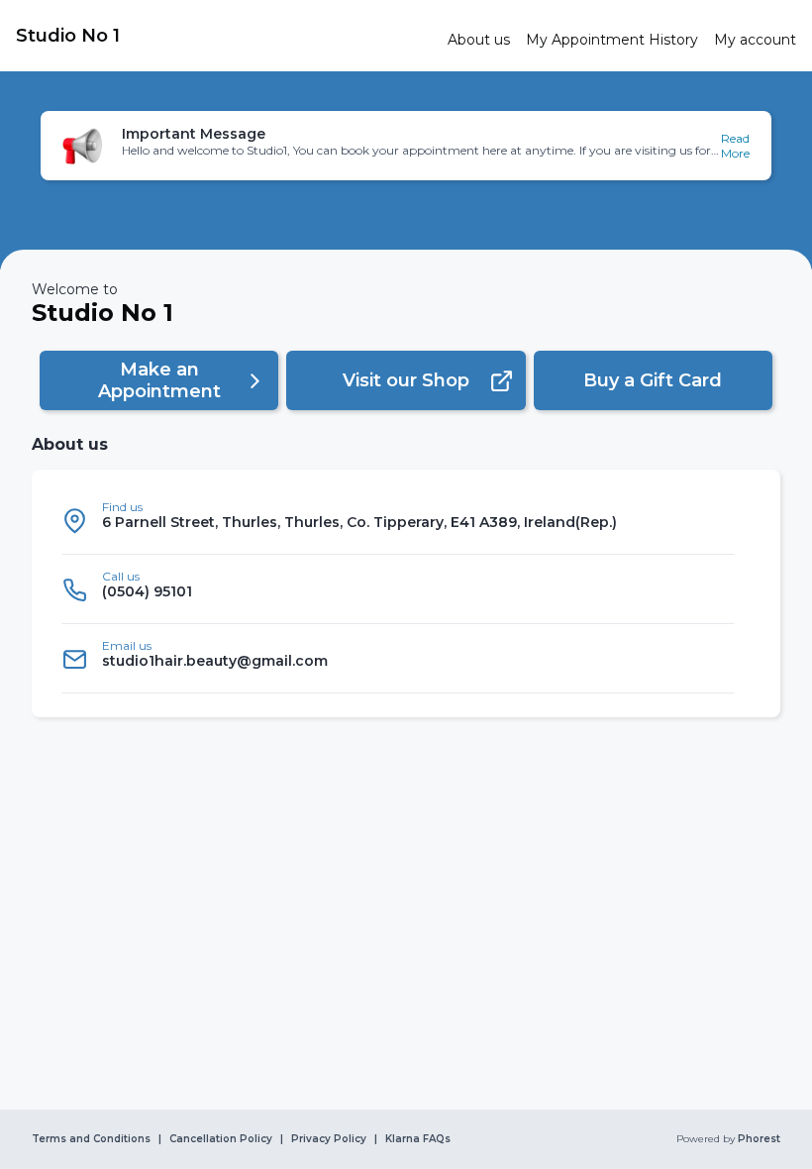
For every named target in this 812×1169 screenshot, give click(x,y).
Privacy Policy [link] (328, 1139)
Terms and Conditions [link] (91, 1139)
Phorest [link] (759, 1139)
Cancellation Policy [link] (220, 1139)
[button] (406, 145)
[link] (224, 36)
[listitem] (398, 520)
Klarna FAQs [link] (418, 1139)
